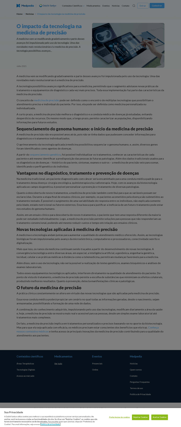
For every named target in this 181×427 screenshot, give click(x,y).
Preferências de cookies (119, 417)
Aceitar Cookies (159, 417)
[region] (90, 417)
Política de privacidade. (50, 424)
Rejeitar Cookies (140, 417)
